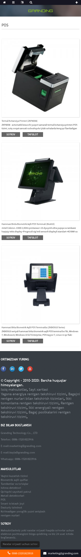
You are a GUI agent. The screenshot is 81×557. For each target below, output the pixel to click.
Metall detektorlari (12, 495)
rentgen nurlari (10, 515)
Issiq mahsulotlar (14, 389)
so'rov (10, 134)
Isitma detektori (11, 488)
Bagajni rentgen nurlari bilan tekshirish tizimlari (40, 396)
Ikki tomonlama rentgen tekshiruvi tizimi (36, 400)
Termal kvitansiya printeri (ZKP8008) (20, 120)
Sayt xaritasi (38, 389)
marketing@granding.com (25, 446)
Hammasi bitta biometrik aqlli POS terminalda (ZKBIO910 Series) (33, 327)
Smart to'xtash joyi (12, 503)
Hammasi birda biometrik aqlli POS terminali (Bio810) (28, 223)
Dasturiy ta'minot (11, 507)
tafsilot (33, 134)
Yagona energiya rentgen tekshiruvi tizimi (33, 394)
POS (3, 499)
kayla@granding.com (22, 452)
